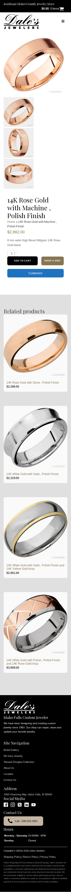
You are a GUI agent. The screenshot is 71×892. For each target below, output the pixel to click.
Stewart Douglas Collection (19, 761)
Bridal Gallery (11, 749)
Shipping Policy (12, 856)
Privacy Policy (48, 856)
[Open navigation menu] (63, 21)
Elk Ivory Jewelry (13, 755)
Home (11, 221)
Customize (35, 273)
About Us (9, 767)
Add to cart (22, 260)
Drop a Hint (52, 260)
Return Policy (30, 856)
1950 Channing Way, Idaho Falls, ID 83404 (28, 794)
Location (8, 773)
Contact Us (10, 779)
